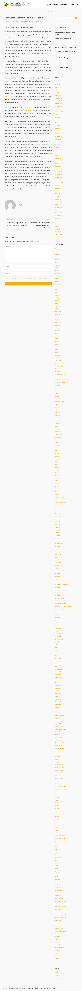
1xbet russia (58, 431)
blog (56, 557)
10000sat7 (57, 259)
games (56, 647)
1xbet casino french (60, 409)
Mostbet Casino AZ (59, 715)
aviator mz (57, 527)
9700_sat (57, 480)
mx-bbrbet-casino (59, 748)
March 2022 (58, 166)
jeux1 (56, 666)
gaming (57, 650)
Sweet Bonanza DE (60, 887)
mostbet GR (58, 718)
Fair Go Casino (58, 628)
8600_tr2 (57, 461)
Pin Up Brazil (58, 783)
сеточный (57, 942)
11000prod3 (58, 358)
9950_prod (57, 491)
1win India (57, 379)
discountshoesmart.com (24, 110)
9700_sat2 (57, 483)
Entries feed (58, 975)
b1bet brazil (58, 535)
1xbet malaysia (58, 420)
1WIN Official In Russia (60, 382)
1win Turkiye (58, 385)
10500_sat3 (58, 311)
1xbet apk (57, 396)
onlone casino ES (59, 770)
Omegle (57, 759)
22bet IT (57, 448)
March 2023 (58, 158)
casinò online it (58, 595)
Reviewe (57, 830)
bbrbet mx (57, 546)
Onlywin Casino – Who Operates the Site (65, 58)
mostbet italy (58, 723)
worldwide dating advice (61, 917)
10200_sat (57, 278)
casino (56, 579)
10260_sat (57, 287)
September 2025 (59, 111)
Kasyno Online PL (59, 672)
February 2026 (58, 98)
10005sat (57, 262)
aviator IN (57, 521)
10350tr (57, 300)
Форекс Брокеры (59, 953)
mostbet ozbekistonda (60, 729)
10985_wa (57, 352)
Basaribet (57, 540)
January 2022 (58, 171)
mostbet (57, 712)
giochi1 (56, 652)
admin (7, 21)
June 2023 (57, 152)
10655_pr (57, 330)
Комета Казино (59, 925)
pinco (56, 792)
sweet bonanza (58, 884)
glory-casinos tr (59, 658)
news (56, 753)
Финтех (57, 950)
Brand (56, 568)
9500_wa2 (57, 472)
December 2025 (59, 103)
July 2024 (57, 144)
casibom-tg (57, 576)
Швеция (57, 958)
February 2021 (58, 201)
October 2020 (58, 212)
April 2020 (57, 229)
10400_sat (57, 306)
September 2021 (59, 182)
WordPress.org (58, 980)
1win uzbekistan (59, 388)
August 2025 (58, 114)
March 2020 (58, 232)
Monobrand (58, 701)
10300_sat (57, 292)
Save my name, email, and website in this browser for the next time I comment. (27, 278)
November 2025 (59, 106)
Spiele (56, 865)
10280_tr (57, 289)
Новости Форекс (59, 934)
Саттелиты (57, 939)
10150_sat (57, 276)
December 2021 (59, 174)
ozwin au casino (59, 772)
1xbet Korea (58, 415)
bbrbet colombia (59, 543)
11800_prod (58, 360)
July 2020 (57, 221)
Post (56, 811)
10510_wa (57, 317)
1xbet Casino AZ (59, 404)
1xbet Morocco (58, 423)
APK (56, 505)
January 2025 (58, 133)
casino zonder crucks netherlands (63, 606)
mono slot (57, 696)
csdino (56, 620)
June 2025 (57, 120)
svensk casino (58, 882)
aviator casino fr (59, 519)
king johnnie (58, 674)
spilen (56, 873)
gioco (56, 655)
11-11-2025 (58, 355)
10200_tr (57, 281)
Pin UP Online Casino (60, 786)
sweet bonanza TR (59, 890)
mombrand (57, 691)
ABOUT (55, 4)
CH (55, 611)
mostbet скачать (59, 737)
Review (56, 827)
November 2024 (59, 139)
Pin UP (56, 781)
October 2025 (58, 109)
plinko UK (57, 805)
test (56, 893)
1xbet (56, 393)
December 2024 (59, 136)
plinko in (57, 803)
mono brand (58, 693)
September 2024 (59, 141)
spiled (56, 871)
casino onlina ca (59, 590)
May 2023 (57, 155)
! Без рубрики (58, 248)
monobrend (58, 704)
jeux (56, 663)
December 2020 (59, 207)
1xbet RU (57, 429)
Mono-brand (58, 699)
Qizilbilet (57, 816)
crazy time (57, 617)
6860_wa (57, 456)
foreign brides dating (60, 631)
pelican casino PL (59, 778)
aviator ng (57, 530)
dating (56, 622)
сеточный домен (59, 944)
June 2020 (57, 223)
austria (56, 508)
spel (56, 860)
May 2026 (57, 90)
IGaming (57, 661)
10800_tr (57, 347)
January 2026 (58, 101)
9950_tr (57, 494)
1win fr (56, 377)
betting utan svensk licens (61, 549)
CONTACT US (73, 4)
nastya (56, 751)
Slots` (56, 852)
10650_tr (57, 328)
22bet (56, 442)
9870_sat (57, 486)
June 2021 (57, 191)
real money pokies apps (61, 824)
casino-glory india (59, 609)
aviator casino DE (59, 516)
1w (55, 363)
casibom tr (57, 573)
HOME (49, 4)
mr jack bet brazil (59, 745)
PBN (56, 775)
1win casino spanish (60, 374)
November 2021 (59, 177)
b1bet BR (57, 532)
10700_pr (57, 333)
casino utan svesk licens (61, 603)
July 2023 (57, 150)
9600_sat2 (57, 475)
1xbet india (57, 412)
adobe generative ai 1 (60, 502)
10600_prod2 (58, 322)
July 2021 (57, 188)
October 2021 (58, 180)
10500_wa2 (58, 314)
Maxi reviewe (58, 682)
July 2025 (57, 117)
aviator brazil (58, 513)
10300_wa (57, 295)
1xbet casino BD (59, 407)
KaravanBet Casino (60, 669)
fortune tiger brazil (59, 639)
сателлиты (57, 936)
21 (55, 439)
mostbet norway (59, 726)
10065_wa (57, 270)
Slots (56, 849)
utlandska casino (59, 898)
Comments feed (59, 978)
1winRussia (58, 390)
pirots (56, 794)
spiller (56, 876)
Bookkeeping (58, 565)
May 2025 (57, 122)
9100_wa (57, 467)
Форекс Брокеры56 (60, 955)
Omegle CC (58, 762)
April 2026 (57, 92)
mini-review (58, 685)
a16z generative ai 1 (60, 500)
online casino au (59, 764)
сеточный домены (59, 947)
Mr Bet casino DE (59, 742)
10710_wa (57, 341)
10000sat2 (57, 257)
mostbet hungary (59, 721)
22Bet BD (57, 445)
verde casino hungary (60, 901)
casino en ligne (58, 581)
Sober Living (58, 857)
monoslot (57, 710)
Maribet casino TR (59, 677)
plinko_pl (57, 808)
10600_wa (57, 325)
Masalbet (57, 680)
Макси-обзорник (59, 928)
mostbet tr (57, 734)
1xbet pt (57, 426)
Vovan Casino (58, 909)
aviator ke (57, 524)
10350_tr (57, 298)
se (55, 841)
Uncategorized (15, 21)
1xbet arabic (58, 399)
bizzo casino (58, 554)
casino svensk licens (60, 598)
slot (56, 846)
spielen (56, 868)
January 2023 (58, 163)
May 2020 (57, 226)
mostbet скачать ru (59, 740)
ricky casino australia (60, 835)
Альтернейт (58, 923)
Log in (56, 972)
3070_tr (57, 453)
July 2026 (57, 84)
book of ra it (58, 562)
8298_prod (57, 459)
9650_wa (57, 478)
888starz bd (58, 464)
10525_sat (57, 319)
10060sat (57, 268)
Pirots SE (57, 797)
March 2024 (58, 147)
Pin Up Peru (58, 789)
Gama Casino (58, 641)
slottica (56, 854)
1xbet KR (57, 418)
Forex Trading (58, 636)
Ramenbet (57, 819)
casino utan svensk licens (61, 601)
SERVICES (63, 4)
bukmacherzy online (60, 570)
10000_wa (57, 254)
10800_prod (58, 344)
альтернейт (58, 920)
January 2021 (58, 204)
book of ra (57, 560)
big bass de (58, 551)
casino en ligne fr (59, 587)
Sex (56, 843)
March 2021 (58, 199)
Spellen (57, 863)
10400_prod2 (58, 303)
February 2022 (58, 169)
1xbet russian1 (58, 437)
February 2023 (58, 161)
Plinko (56, 800)
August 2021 (58, 185)
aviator (56, 510)
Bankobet (57, 538)
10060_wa (57, 265)
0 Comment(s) (38, 21)
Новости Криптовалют (60, 931)
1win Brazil (57, 371)
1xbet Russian (58, 434)
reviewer (57, 833)
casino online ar (59, 592)
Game (56, 644)
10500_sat (57, 308)
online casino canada (60, 767)
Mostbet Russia (59, 732)
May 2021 (57, 193)
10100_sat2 (58, 273)
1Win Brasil (57, 368)
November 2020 (59, 210)
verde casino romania (60, 906)
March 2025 (58, 128)
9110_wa (57, 470)
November (57, 756)
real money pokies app (60, 822)
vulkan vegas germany (60, 912)
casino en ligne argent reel (61, 584)
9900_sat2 (57, 489)
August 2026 (58, 81)
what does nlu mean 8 (60, 914)
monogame (58, 707)
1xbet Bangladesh (59, 401)
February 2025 (58, 131)
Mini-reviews (58, 688)
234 (56, 450)
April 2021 (57, 196)
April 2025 (57, 125)
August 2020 (58, 218)
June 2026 (57, 87)
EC (55, 625)
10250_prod (58, 284)
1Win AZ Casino (59, 366)
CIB (56, 614)
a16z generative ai (59, 497)
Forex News (58, 633)
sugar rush (57, 879)
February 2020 (58, 234)
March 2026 (58, 95)
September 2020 (59, 215)
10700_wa (57, 338)
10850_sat (57, 349)
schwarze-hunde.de (60, 838)
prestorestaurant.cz (60, 813)
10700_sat (57, 336)
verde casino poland (60, 903)
